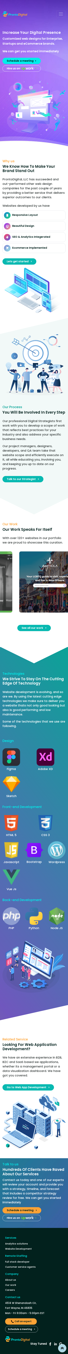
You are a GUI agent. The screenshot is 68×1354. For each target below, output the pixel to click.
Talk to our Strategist (23, 479)
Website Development (18, 1248)
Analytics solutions (16, 1243)
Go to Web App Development (28, 1087)
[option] (34, 582)
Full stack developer (17, 1261)
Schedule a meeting (21, 61)
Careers (10, 1290)
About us (10, 1279)
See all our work (34, 628)
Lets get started (19, 261)
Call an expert (23, 1321)
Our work (10, 1285)
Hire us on (21, 68)
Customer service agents (20, 1267)
